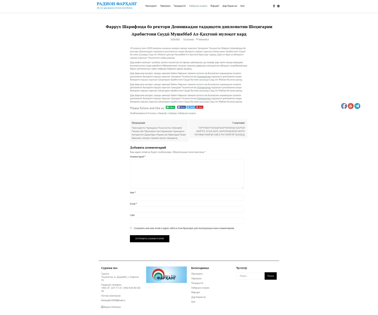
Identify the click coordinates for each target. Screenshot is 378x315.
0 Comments (188, 39)
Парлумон (165, 5)
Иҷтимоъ (152, 113)
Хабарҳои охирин (198, 5)
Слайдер (172, 113)
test (242, 5)
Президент (151, 5)
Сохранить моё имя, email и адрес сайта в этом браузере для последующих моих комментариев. (184, 228)
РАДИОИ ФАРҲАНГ (117, 3)
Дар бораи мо (230, 5)
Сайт (132, 215)
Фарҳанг (214, 5)
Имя (133, 192)
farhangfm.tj (204, 39)
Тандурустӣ (180, 5)
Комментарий (137, 156)
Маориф (162, 113)
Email (133, 203)
